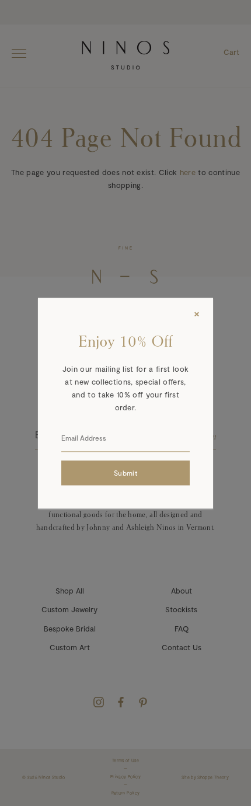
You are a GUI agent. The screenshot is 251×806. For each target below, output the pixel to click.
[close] (196, 314)
